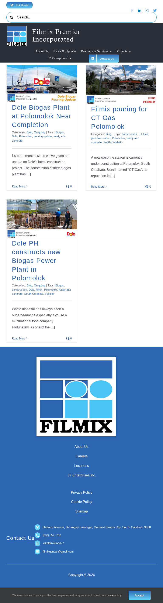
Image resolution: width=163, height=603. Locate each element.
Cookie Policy (81, 502)
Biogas (59, 132)
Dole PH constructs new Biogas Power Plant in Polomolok (36, 261)
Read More (18, 186)
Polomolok (25, 136)
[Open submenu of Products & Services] (111, 51)
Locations (81, 466)
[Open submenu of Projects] (130, 51)
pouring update (43, 136)
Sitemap (81, 511)
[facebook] (132, 10)
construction (129, 134)
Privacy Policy (81, 492)
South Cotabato (112, 142)
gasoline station (100, 138)
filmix (39, 289)
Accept (140, 595)
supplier (50, 293)
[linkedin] (139, 10)
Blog (29, 132)
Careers (82, 456)
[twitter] (155, 10)
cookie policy (113, 595)
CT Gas (143, 134)
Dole (14, 136)
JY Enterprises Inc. (81, 475)
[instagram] (147, 10)
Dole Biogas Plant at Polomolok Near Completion (42, 116)
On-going (39, 132)
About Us (81, 446)
